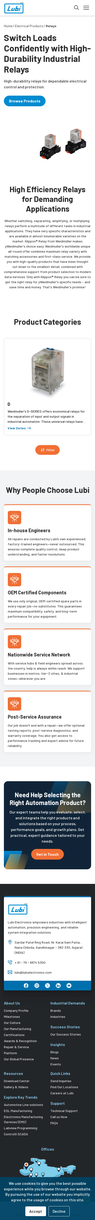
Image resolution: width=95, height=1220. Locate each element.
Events (55, 1064)
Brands (55, 1010)
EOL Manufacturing (18, 1111)
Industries (57, 1016)
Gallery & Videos (16, 1087)
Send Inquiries (60, 1081)
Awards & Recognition (20, 1041)
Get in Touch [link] (47, 854)
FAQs (54, 1123)
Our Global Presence (19, 1059)
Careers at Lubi (62, 1093)
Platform (10, 1053)
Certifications (14, 1035)
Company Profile (16, 1010)
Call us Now (58, 1117)
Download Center (16, 1081)
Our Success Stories (65, 1034)
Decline (59, 1211)
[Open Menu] (86, 8)
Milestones (12, 1016)
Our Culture (12, 1023)
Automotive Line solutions (23, 1105)
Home (8, 26)
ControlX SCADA (16, 1134)
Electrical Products (29, 26)
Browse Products (24, 101)
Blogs (54, 1052)
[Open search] (76, 8)
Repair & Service (16, 1047)
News (54, 1058)
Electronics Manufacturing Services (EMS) (23, 1119)
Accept (35, 1211)
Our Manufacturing (17, 1029)
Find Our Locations (64, 1087)
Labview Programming (20, 1128)
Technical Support (64, 1111)
